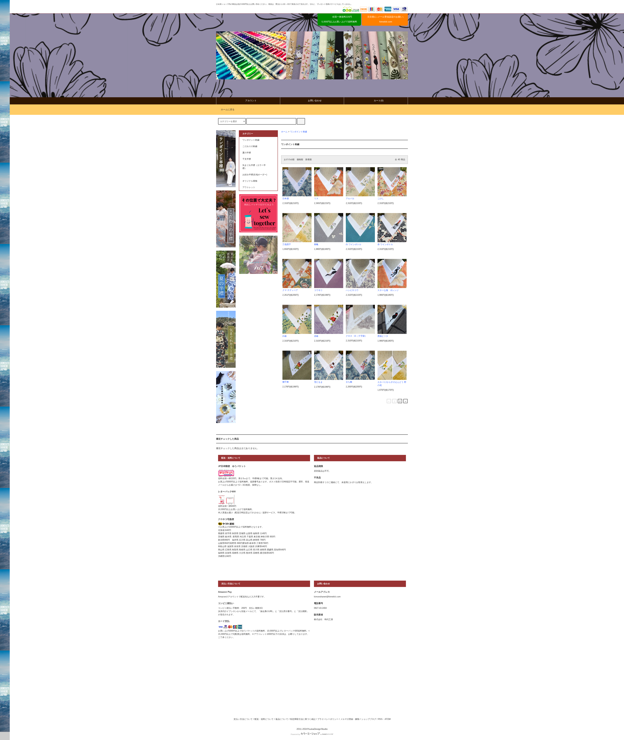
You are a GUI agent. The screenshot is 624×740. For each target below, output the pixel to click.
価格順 (300, 159)
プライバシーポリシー (327, 719)
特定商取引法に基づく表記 (302, 719)
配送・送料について (263, 719)
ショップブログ (368, 719)
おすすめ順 (289, 159)
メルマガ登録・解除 (349, 719)
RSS (380, 719)
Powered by (295, 734)
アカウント (251, 100)
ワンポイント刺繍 (298, 132)
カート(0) (379, 100)
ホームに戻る (227, 109)
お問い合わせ (315, 100)
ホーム (284, 132)
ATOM (388, 719)
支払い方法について (243, 719)
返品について (281, 719)
